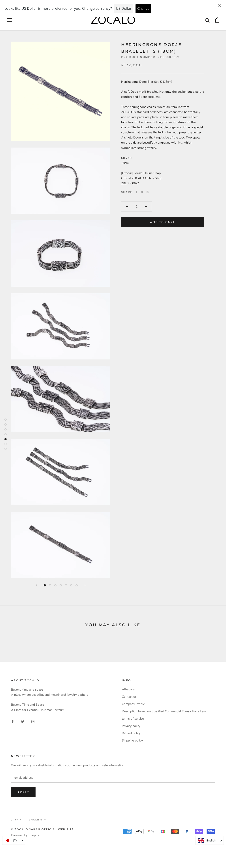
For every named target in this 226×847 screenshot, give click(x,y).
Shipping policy (132, 740)
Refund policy (131, 733)
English (35, 819)
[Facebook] (136, 192)
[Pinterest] (148, 192)
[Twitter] (142, 192)
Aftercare (128, 689)
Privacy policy (131, 726)
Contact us (129, 697)
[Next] (85, 585)
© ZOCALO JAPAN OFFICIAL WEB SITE (42, 829)
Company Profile (133, 704)
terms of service (133, 718)
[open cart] (217, 20)
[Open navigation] (9, 20)
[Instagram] (32, 721)
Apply (23, 792)
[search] (207, 20)
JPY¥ (14, 819)
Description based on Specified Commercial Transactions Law (164, 711)
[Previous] (36, 585)
